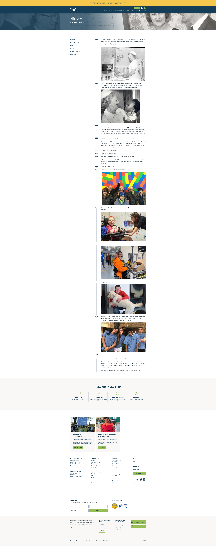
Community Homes (74, 460)
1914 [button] (96, 39)
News (117, 8)
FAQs (92, 477)
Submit (98, 510)
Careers (93, 460)
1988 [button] (96, 153)
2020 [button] (96, 358)
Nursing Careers (94, 467)
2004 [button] (96, 169)
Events (113, 8)
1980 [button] (96, 138)
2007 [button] (96, 282)
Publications (115, 489)
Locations (131, 8)
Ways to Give (115, 467)
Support (143, 10)
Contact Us (93, 475)
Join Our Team (130, 10)
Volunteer (114, 465)
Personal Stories (94, 482)
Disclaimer (72, 540)
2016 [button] (96, 355)
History (79, 32)
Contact (121, 8)
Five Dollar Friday (116, 472)
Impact (138, 10)
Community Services (119, 10)
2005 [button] (96, 208)
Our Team (114, 484)
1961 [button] (96, 83)
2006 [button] (96, 244)
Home (71, 32)
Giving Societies (115, 469)
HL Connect (139, 473)
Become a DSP (94, 469)
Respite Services (74, 465)
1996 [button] (96, 160)
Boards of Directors (116, 486)
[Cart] (141, 8)
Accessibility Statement (105, 540)
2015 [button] (96, 316)
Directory (126, 8)
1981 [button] (96, 150)
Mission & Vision (115, 480)
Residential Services (106, 10)
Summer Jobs (94, 465)
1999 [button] (96, 166)
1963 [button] (96, 126)
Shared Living (73, 467)
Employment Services (75, 480)
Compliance (96, 540)
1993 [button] (96, 156)
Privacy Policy (79, 540)
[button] (96, 132)
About (110, 8)
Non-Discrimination (88, 540)
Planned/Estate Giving (117, 463)
